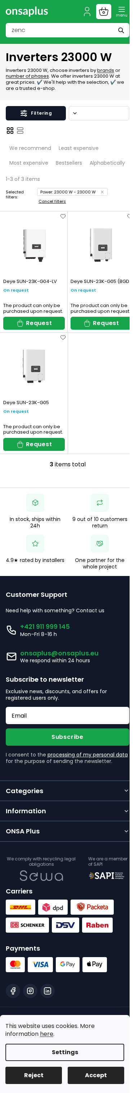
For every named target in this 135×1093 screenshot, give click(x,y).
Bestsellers (69, 162)
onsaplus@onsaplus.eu (59, 653)
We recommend (30, 148)
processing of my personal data (88, 754)
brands (105, 70)
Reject (34, 1075)
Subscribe (67, 737)
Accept (96, 1075)
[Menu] (121, 11)
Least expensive (79, 148)
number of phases (27, 76)
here (46, 1034)
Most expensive (28, 162)
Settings (65, 1052)
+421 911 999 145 (45, 626)
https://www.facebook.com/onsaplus (13, 991)
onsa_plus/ (30, 991)
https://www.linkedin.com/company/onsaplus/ (47, 991)
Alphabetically (107, 162)
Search (122, 30)
